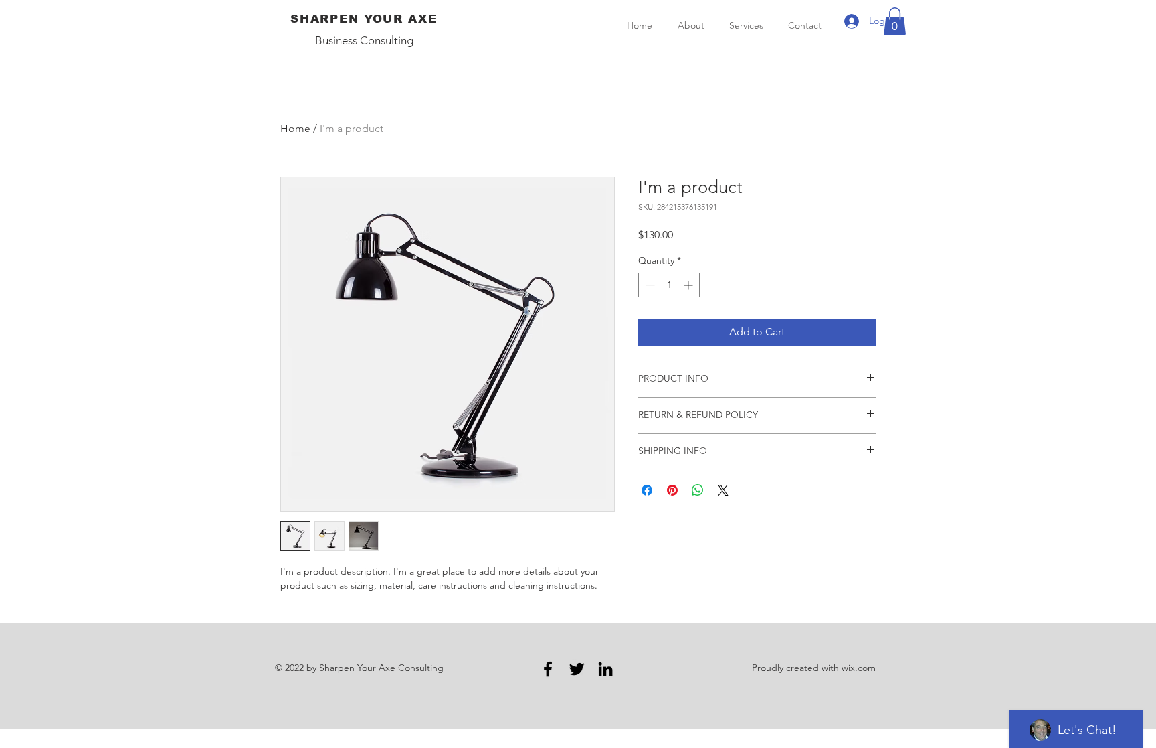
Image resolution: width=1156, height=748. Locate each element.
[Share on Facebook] (647, 490)
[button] (894, 21)
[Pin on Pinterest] (672, 490)
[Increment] (689, 285)
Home (295, 128)
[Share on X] (723, 490)
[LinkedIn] (605, 669)
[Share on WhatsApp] (698, 490)
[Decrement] (648, 285)
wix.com (859, 668)
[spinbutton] (669, 285)
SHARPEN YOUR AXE (363, 19)
